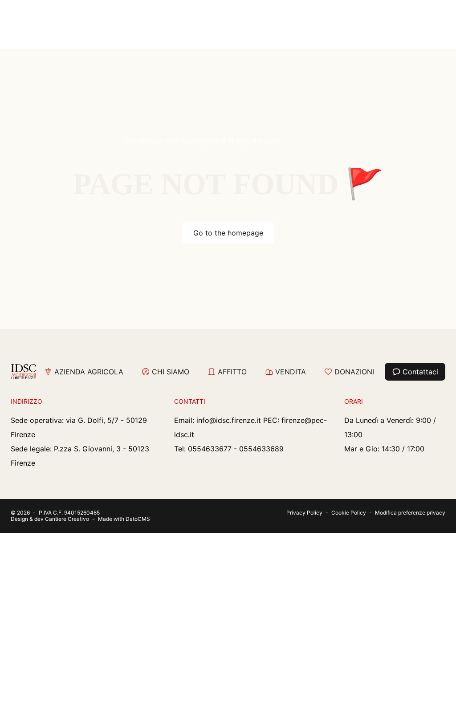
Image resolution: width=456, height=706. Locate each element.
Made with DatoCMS (124, 518)
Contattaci (420, 371)
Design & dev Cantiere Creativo (50, 518)
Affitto (232, 371)
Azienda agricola (88, 371)
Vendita (290, 371)
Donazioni (354, 371)
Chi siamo (170, 371)
